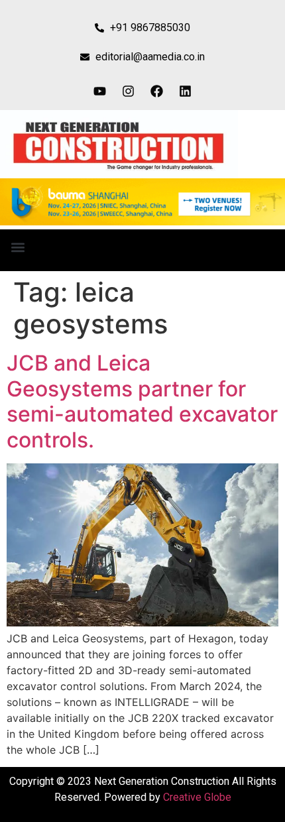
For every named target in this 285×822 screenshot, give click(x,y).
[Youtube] (100, 90)
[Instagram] (128, 90)
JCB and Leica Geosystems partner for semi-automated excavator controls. (142, 401)
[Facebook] (157, 90)
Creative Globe (197, 797)
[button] (17, 247)
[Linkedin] (185, 90)
